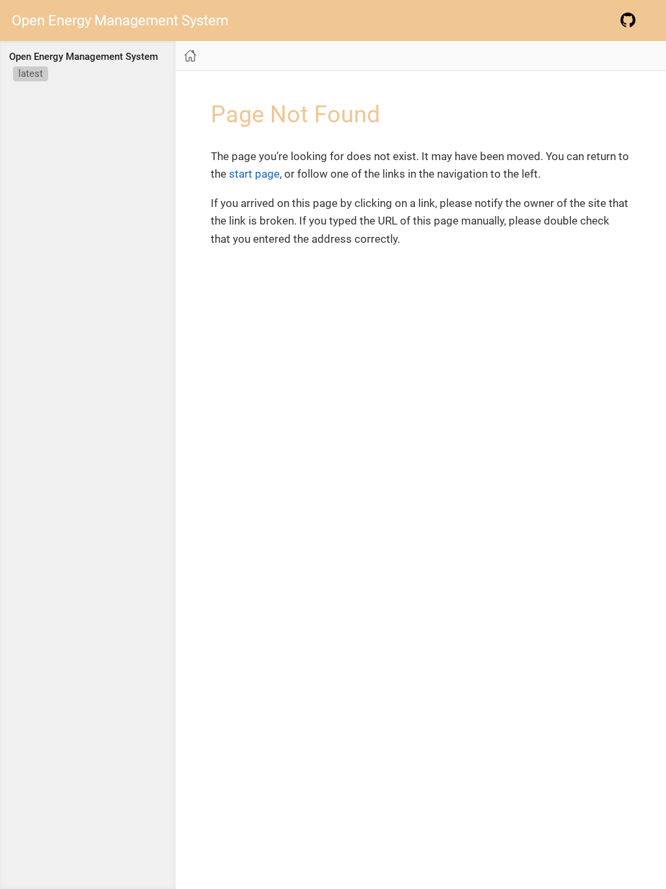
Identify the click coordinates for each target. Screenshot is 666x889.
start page (254, 173)
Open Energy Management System (120, 21)
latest (30, 73)
